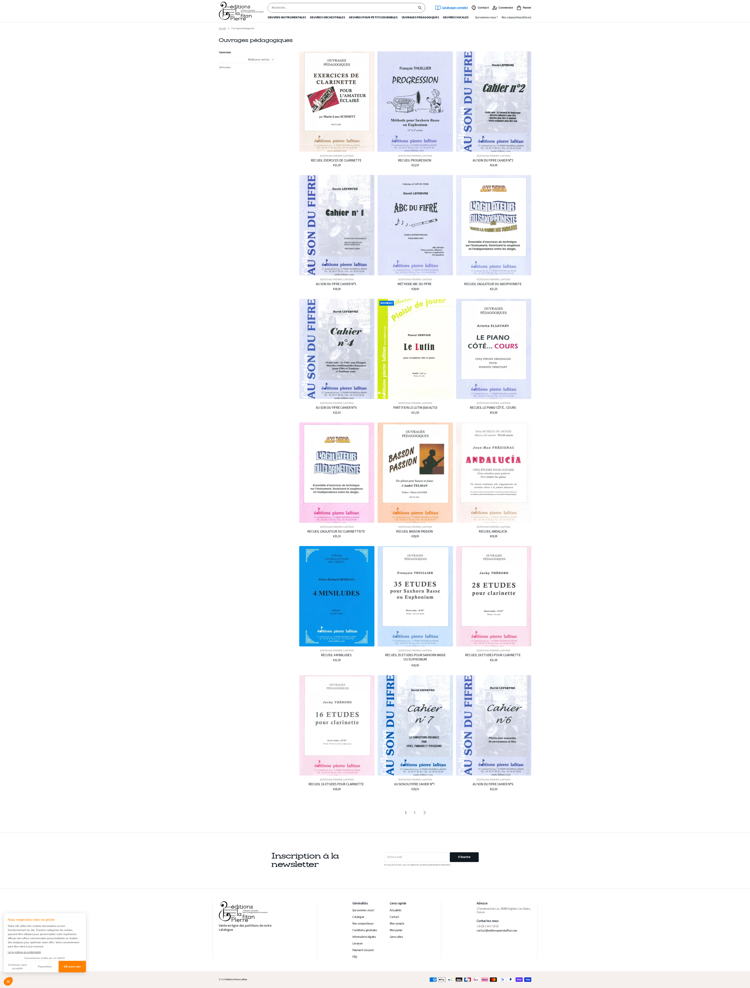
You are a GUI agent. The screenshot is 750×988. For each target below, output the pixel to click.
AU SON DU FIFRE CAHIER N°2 (493, 160)
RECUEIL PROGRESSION (414, 160)
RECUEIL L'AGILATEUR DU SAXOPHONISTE (492, 284)
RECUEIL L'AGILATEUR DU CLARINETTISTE (336, 531)
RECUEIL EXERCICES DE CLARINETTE (336, 160)
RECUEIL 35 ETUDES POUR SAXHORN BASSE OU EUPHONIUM (415, 657)
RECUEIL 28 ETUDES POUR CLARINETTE (493, 655)
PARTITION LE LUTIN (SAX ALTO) (415, 408)
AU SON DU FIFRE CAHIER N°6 (493, 784)
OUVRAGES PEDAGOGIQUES (420, 17)
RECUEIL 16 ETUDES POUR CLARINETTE (336, 784)
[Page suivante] (424, 812)
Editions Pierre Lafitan (236, 979)
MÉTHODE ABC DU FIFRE (414, 284)
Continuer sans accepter (17, 966)
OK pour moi (72, 966)
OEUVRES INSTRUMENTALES (287, 17)
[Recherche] (420, 8)
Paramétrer (45, 966)
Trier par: (225, 52)
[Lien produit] (336, 109)
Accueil (222, 28)
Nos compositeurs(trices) (516, 17)
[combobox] (341, 7)
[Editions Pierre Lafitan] (241, 11)
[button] (8, 981)
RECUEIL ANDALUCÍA (493, 531)
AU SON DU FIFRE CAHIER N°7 (414, 784)
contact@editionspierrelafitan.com (497, 931)
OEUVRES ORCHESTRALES (327, 17)
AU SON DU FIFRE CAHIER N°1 (336, 284)
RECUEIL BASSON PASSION (414, 531)
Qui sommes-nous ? (486, 17)
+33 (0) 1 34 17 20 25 (488, 926)
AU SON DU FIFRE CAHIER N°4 (336, 408)
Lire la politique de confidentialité (24, 952)
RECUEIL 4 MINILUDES (336, 655)
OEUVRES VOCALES (456, 17)
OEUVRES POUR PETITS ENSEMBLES (373, 17)
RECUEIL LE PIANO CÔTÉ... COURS (493, 408)
